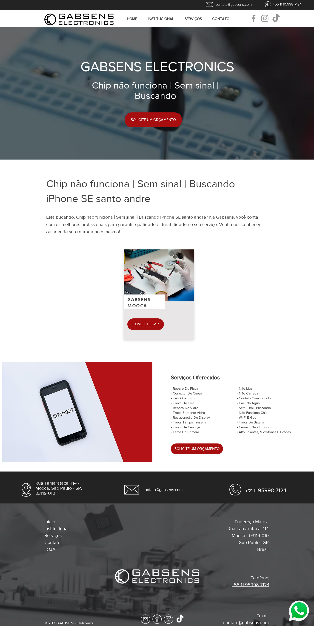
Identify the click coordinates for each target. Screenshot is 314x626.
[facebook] (157, 619)
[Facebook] (253, 18)
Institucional (56, 528)
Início (49, 521)
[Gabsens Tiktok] (276, 18)
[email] (145, 619)
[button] (195, 19)
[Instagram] (265, 18)
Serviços (53, 535)
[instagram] (168, 619)
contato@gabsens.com (246, 622)
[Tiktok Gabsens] (180, 619)
